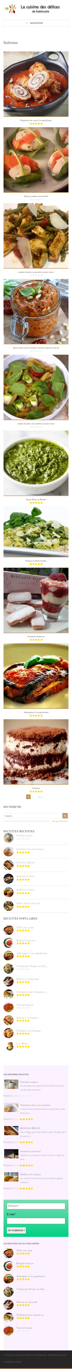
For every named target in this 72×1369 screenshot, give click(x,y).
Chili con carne (25, 927)
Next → (41, 796)
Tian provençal (24, 1005)
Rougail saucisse (25, 940)
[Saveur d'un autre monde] (36, 12)
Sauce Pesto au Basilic (36, 499)
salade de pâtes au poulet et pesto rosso (36, 271)
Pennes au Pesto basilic (36, 560)
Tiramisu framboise (36, 636)
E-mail (11, 1214)
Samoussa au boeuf (25, 876)
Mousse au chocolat (27, 979)
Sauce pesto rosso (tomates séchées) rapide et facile (36, 347)
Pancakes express (24, 835)
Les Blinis (22, 1043)
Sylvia (15, 1095)
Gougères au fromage (28, 1030)
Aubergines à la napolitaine (36, 712)
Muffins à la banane (25, 889)
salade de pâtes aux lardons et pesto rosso (36, 423)
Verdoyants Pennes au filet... (32, 966)
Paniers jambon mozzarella (36, 196)
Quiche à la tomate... (28, 1018)
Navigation (36, 22)
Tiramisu (36, 788)
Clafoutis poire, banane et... (32, 992)
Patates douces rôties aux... (29, 903)
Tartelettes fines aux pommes (30, 849)
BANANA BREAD (25, 862)
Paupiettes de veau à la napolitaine (36, 120)
